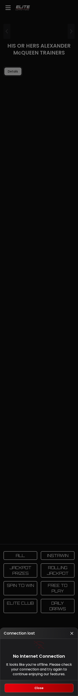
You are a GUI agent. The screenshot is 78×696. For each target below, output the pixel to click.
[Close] (71, 633)
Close (39, 688)
